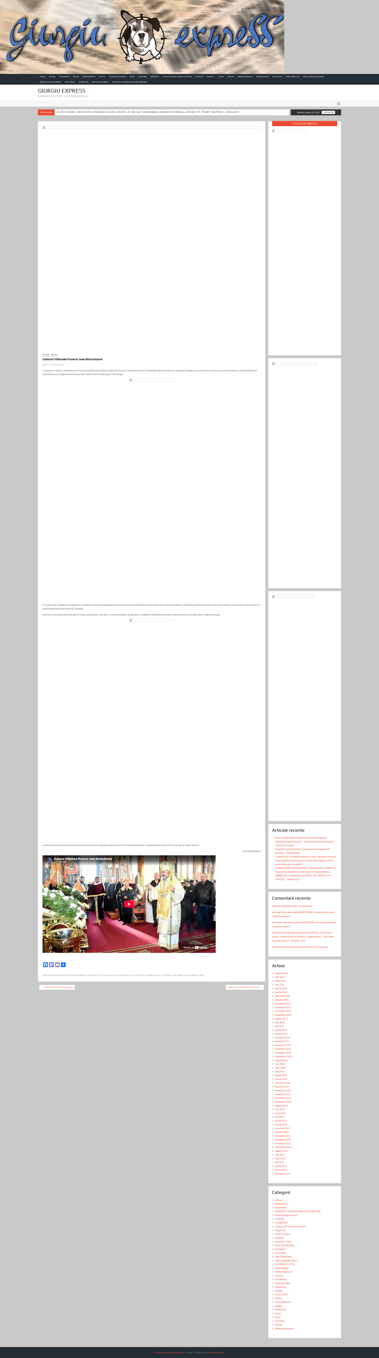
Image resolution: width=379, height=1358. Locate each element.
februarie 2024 (282, 1083)
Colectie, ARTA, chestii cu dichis (177, 76)
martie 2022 (281, 1169)
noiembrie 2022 (283, 1139)
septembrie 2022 (283, 1147)
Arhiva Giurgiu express (50, 82)
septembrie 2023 (283, 1101)
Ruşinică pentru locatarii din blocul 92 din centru (304, 946)
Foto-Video (70, 82)
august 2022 (281, 1151)
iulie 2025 (280, 1022)
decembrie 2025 (283, 1003)
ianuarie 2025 (282, 1041)
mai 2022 (279, 1162)
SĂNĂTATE (155, 76)
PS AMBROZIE (181, 975)
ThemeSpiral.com (216, 1352)
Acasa (42, 76)
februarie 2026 (282, 996)
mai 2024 (279, 1071)
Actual (52, 76)
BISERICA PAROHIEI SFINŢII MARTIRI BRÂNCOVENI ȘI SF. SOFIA (74, 975)
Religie (231, 76)
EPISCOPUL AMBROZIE (146, 975)
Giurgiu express (61, 90)
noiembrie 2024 (283, 1048)
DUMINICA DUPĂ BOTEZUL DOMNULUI (243, 987)
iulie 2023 (280, 1109)
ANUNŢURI (280, 1207)
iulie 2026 (280, 977)
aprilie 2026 (281, 988)
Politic (102, 76)
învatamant (280, 1279)
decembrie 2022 (283, 1135)
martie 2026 (281, 992)
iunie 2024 (280, 1067)
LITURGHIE (165, 975)
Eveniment (64, 76)
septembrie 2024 (283, 1056)
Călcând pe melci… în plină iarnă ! (297, 906)
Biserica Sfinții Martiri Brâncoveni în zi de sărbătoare (301, 837)
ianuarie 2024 (282, 1086)
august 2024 (281, 1060)
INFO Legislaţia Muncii (313, 76)
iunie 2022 (280, 1158)
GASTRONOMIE (262, 76)
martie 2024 (281, 1079)
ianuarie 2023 (282, 1132)
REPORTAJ (280, 1309)
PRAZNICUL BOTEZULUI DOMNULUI (58, 987)
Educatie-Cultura (117, 76)
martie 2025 (281, 1033)
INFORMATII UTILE (285, 1264)
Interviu (199, 76)
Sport (132, 76)
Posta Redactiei (283, 1302)
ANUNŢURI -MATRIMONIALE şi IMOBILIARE (129, 82)
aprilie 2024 (281, 1075)
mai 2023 (279, 1116)
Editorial (142, 76)
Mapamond (280, 1287)
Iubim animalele (244, 76)
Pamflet (210, 76)
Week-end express (100, 82)
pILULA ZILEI (277, 76)
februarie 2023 (282, 1128)
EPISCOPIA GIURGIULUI (120, 975)
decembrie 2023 (283, 1090)
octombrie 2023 (283, 1098)
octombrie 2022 (283, 1143)
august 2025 (281, 1018)
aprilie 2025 (281, 1030)
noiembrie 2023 (283, 1094)
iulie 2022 (280, 1154)
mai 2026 (279, 984)
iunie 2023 (280, 1113)
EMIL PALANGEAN (284, 1245)
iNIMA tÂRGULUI (293, 76)
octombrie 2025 (283, 1011)
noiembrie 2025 (283, 1007)
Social (76, 76)
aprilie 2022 (281, 1166)
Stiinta (221, 76)
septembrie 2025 (283, 1014)
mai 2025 (279, 1026)
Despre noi (83, 82)
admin (45, 364)
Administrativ (89, 76)
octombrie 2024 (283, 1052)
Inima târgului (282, 1268)
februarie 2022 (282, 1173)
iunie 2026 (280, 980)
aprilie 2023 (281, 1120)
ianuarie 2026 (282, 999)
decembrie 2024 (283, 1045)
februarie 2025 (282, 1037)
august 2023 (281, 1105)
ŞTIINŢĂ (279, 1321)
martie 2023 (281, 1124)
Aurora (275, 922)
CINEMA (279, 1218)
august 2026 (281, 973)
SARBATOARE (197, 975)
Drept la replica (282, 1234)
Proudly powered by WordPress (169, 1352)
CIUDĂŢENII (281, 1222)
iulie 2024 (280, 1064)
